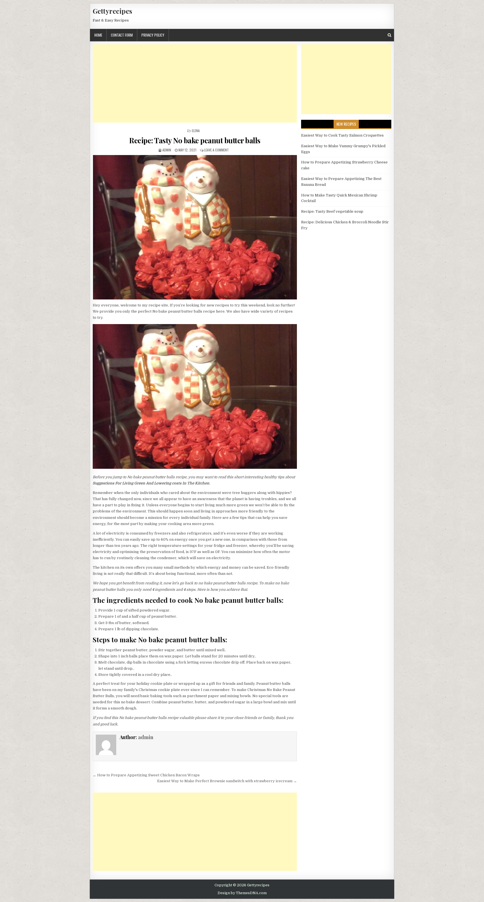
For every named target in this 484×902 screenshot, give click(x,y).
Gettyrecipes (112, 10)
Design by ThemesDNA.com (242, 893)
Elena (196, 130)
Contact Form (122, 35)
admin (166, 149)
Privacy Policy (152, 35)
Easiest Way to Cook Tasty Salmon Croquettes (342, 135)
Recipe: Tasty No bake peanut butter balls (194, 140)
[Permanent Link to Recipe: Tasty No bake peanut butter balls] (195, 227)
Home (98, 35)
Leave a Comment (216, 149)
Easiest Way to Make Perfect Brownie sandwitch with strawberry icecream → (227, 781)
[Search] (389, 35)
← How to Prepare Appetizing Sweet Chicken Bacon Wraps (146, 775)
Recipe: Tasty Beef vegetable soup (332, 211)
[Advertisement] (195, 83)
